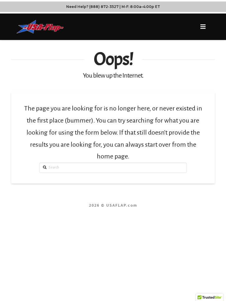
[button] (203, 27)
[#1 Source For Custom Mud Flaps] (40, 26)
